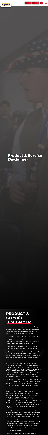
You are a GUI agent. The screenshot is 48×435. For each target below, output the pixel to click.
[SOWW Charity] (6, 4)
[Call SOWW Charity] (41, 3)
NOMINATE (35, 2)
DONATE (28, 2)
